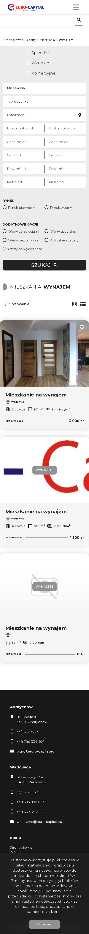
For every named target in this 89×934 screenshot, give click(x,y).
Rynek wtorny (61, 208)
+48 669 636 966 (30, 812)
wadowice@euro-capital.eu (39, 822)
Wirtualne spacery (64, 240)
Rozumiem (44, 924)
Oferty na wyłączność (25, 249)
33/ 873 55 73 (27, 792)
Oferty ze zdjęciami (23, 231)
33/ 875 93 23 (27, 732)
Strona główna (21, 848)
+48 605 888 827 (30, 802)
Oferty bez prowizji (23, 240)
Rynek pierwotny (21, 208)
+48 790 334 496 (30, 742)
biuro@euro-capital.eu (35, 751)
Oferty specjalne (63, 231)
